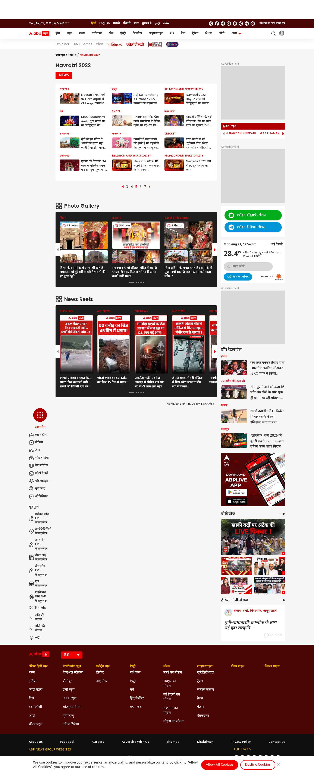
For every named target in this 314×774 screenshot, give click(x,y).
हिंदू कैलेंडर (137, 698)
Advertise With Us (135, 742)
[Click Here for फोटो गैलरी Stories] (135, 44)
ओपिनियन (41, 496)
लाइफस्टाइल (156, 33)
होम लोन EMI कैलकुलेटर (41, 570)
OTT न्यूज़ (69, 698)
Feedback (67, 742)
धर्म (132, 690)
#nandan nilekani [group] (241, 133)
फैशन (200, 707)
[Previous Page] (123, 187)
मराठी (116, 23)
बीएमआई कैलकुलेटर (41, 557)
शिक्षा (208, 33)
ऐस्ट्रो (123, 33)
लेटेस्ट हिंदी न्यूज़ (38, 666)
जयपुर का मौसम (169, 683)
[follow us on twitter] (210, 23)
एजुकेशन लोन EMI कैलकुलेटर (41, 596)
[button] (40, 418)
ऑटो (221, 33)
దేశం (166, 23)
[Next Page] (149, 187)
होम (58, 33)
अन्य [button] (234, 33)
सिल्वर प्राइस (272, 666)
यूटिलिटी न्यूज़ (205, 673)
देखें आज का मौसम (238, 277)
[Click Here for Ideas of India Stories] (155, 44)
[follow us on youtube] (228, 23)
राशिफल (135, 673)
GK (172, 33)
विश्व (31, 698)
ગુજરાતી (147, 23)
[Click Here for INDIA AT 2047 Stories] (172, 44)
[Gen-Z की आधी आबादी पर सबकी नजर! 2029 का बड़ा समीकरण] (236, 585)
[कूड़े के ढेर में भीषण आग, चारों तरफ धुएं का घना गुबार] (236, 566)
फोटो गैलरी (41, 473)
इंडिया (32, 681)
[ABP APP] (236, 492)
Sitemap (173, 742)
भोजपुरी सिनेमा (72, 707)
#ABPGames (83, 44)
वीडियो (39, 442)
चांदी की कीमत (40, 628)
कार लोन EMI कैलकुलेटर (41, 544)
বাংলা (136, 23)
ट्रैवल (200, 681)
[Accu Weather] (279, 277)
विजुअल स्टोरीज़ (73, 673)
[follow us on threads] (222, 23)
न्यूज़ (69, 33)
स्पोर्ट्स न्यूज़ (103, 666)
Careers (98, 742)
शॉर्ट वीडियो (42, 458)
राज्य (82, 33)
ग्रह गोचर (135, 707)
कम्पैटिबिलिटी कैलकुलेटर (43, 531)
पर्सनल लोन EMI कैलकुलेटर (42, 518)
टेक (183, 33)
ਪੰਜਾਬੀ (127, 23)
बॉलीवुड (67, 681)
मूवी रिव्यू (40, 489)
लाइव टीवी (41, 435)
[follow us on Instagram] (234, 23)
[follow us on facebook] (216, 23)
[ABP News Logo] (40, 33)
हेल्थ (200, 698)
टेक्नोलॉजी (35, 707)
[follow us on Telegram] (246, 23)
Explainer (62, 44)
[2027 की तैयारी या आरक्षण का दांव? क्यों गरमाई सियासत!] (269, 566)
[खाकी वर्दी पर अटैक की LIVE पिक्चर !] (253, 537)
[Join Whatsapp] (252, 23)
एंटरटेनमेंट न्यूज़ (72, 666)
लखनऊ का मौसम (170, 710)
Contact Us (277, 742)
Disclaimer (205, 742)
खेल (111, 33)
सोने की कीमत (39, 617)
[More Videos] (281, 514)
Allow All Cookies (219, 765)
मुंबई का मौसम (172, 673)
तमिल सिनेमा (71, 724)
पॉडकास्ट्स (41, 481)
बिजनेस (137, 33)
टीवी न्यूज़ (69, 690)
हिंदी (93, 23)
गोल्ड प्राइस (237, 666)
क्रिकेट (100, 673)
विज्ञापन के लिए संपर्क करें (272, 23)
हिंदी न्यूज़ (60, 55)
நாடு (157, 23)
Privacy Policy (241, 742)
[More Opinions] (281, 600)
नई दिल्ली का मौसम (171, 697)
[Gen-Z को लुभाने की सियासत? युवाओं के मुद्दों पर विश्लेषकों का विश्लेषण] (269, 585)
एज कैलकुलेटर (41, 583)
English (104, 23)
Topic (72, 55)
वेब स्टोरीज (41, 466)
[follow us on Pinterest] (240, 23)
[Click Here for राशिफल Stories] (114, 44)
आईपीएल (102, 681)
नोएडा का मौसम (173, 721)
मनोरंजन (97, 33)
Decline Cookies (258, 765)
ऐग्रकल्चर (203, 716)
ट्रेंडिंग (195, 33)
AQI (38, 638)
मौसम (99, 44)
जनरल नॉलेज (205, 690)
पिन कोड (40, 608)
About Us (36, 742)
